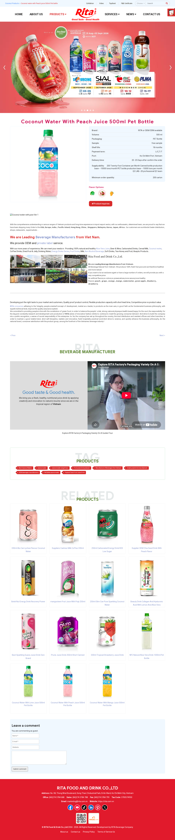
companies (16, 306)
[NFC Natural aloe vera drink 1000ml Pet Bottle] (147, 631)
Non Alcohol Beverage (94, 251)
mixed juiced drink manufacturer (137, 468)
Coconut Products (12, 3)
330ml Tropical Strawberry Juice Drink (107, 655)
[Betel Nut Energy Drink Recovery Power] (28, 578)
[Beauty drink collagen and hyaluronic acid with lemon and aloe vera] (147, 578)
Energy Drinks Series (60, 251)
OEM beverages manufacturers (29, 472)
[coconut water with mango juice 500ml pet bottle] (111, 193)
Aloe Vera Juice (103, 248)
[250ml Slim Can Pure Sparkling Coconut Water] (107, 578)
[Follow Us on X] (104, 807)
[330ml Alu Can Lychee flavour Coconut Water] (28, 524)
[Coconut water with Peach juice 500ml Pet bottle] (67, 681)
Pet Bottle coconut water (51, 472)
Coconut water (155, 248)
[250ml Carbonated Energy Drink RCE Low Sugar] (107, 524)
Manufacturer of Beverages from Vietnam (108, 468)
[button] (81, 110)
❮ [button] (4, 67)
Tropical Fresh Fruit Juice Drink (75, 472)
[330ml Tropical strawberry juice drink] (107, 631)
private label (45, 243)
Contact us (75, 832)
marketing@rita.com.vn (77, 801)
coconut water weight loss (60, 468)
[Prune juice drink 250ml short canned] (68, 631)
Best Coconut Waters (25, 468)
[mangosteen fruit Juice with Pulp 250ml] (68, 578)
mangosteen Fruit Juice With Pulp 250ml (67, 601)
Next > (162, 335)
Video (101, 3)
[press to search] (167, 3)
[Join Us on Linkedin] (91, 807)
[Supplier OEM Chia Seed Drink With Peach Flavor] (147, 524)
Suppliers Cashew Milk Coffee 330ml (68, 548)
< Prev (13, 335)
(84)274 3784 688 (56, 797)
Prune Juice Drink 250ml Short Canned (67, 655)
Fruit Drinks (75, 251)
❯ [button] (170, 67)
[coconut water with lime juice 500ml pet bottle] (92, 193)
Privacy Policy (89, 832)
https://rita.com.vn (106, 801)
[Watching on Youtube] (77, 807)
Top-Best (112, 3)
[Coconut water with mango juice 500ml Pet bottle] (107, 681)
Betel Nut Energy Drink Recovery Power (28, 601)
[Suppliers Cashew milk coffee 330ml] (68, 524)
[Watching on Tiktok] (84, 807)
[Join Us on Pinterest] (98, 807)
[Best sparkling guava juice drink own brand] (28, 631)
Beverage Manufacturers (55, 237)
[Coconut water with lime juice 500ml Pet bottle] (28, 681)
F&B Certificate (126, 3)
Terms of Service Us (106, 832)
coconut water (42, 468)
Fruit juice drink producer (82, 468)
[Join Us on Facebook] (70, 807)
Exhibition (90, 3)
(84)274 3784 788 (80, 797)
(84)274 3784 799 (101, 797)
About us (64, 832)
